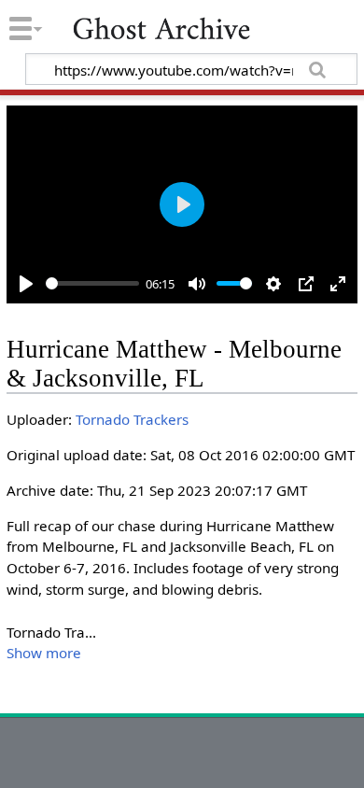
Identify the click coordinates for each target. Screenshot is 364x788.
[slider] (92, 283)
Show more (44, 652)
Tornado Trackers (132, 419)
